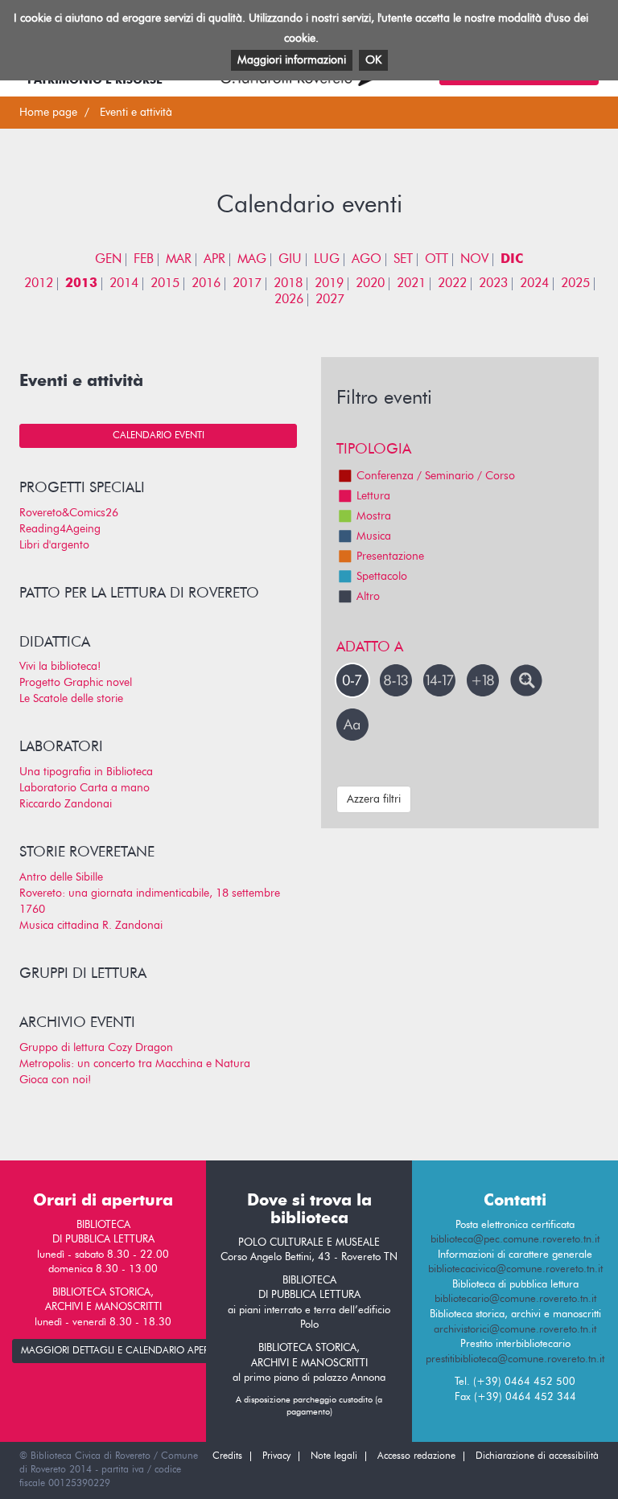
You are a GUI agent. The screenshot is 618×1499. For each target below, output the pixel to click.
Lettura (373, 496)
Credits (227, 1456)
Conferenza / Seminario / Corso (435, 476)
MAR (179, 259)
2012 (38, 283)
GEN (108, 259)
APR (214, 259)
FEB (144, 259)
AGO (366, 259)
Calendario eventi (158, 436)
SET (403, 259)
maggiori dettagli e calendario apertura (126, 1351)
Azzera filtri (374, 799)
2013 (81, 283)
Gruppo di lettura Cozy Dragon (96, 1047)
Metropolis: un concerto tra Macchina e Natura (134, 1064)
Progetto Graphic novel (75, 682)
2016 (206, 283)
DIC (512, 259)
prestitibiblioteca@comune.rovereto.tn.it (515, 1359)
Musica (373, 536)
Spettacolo (381, 576)
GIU (290, 259)
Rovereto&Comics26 (68, 513)
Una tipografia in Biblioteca (86, 772)
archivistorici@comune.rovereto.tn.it (515, 1329)
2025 (575, 283)
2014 (123, 283)
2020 (370, 283)
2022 (452, 283)
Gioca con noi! (55, 1080)
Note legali (334, 1456)
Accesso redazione (416, 1456)
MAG (251, 259)
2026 (288, 300)
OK (373, 60)
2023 (493, 283)
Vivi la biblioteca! (60, 666)
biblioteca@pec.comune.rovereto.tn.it (515, 1239)
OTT (436, 259)
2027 (329, 300)
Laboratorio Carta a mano (84, 788)
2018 (288, 283)
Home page (48, 112)
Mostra (373, 516)
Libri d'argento (54, 545)
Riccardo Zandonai (65, 804)
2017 (247, 283)
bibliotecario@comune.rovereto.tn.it (515, 1299)
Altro (368, 596)
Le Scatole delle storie (71, 698)
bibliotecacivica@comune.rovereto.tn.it (515, 1269)
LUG (327, 259)
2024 (534, 283)
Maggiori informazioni (291, 60)
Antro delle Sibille (61, 877)
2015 (164, 283)
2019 (329, 283)
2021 (411, 283)
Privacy (276, 1456)
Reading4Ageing (60, 529)
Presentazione (390, 556)
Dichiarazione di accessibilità (537, 1456)
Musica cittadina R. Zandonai (91, 925)
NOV (474, 259)
